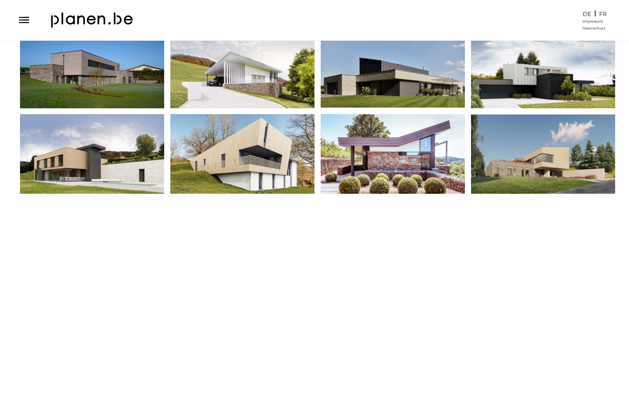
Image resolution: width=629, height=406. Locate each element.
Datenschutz (594, 28)
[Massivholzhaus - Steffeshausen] (242, 154)
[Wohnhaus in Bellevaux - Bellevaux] (92, 154)
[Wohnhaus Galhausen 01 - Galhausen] (393, 154)
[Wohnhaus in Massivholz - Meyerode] (543, 154)
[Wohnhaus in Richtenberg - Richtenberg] (242, 68)
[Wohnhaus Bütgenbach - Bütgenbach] (393, 68)
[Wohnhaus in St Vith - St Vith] (543, 68)
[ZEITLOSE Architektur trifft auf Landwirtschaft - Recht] (92, 68)
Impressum (592, 21)
